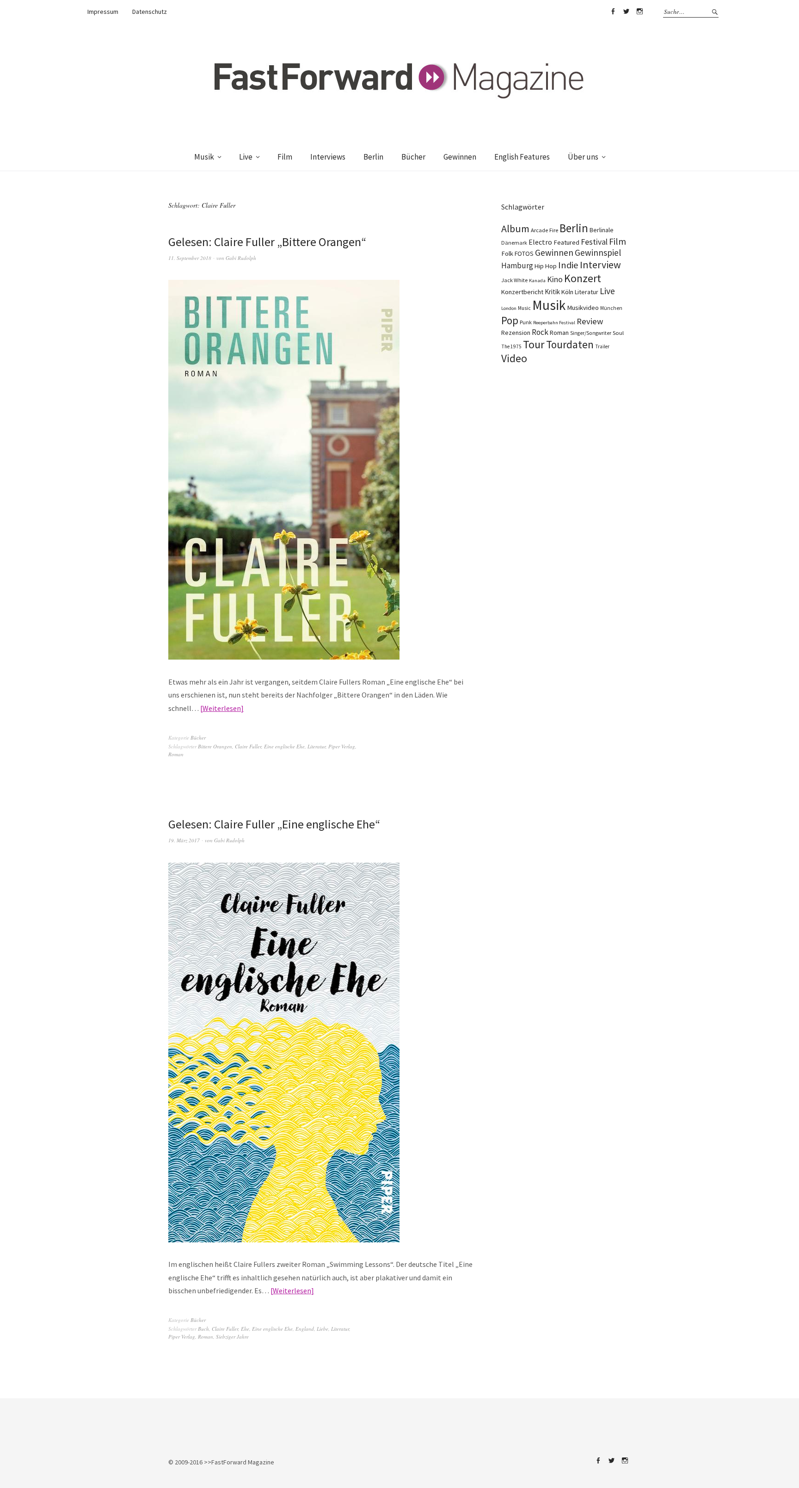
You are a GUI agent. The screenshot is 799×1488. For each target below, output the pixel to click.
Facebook (613, 12)
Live (245, 157)
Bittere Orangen (215, 746)
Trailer (602, 346)
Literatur (316, 746)
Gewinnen (459, 157)
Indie (568, 265)
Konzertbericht (522, 292)
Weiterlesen (222, 708)
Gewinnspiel (598, 252)
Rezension (515, 332)
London (508, 308)
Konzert (582, 278)
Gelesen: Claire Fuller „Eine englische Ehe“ (274, 824)
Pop (509, 320)
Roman (176, 754)
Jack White (514, 280)
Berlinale (602, 230)
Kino (555, 279)
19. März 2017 (184, 840)
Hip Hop (546, 266)
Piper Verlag (341, 746)
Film (284, 157)
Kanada (537, 280)
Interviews (327, 157)
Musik (204, 157)
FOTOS (524, 253)
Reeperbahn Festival (554, 323)
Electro (540, 242)
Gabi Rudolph (241, 257)
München (611, 308)
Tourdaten (570, 344)
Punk (526, 322)
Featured (566, 242)
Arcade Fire (544, 230)
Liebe (322, 1328)
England (304, 1328)
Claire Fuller (248, 746)
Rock (540, 332)
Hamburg (517, 265)
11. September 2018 (189, 257)
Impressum (102, 11)
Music (524, 308)
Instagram (639, 12)
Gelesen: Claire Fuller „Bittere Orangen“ (267, 241)
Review (590, 321)
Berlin (373, 157)
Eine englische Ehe (284, 746)
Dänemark (514, 242)
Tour (534, 344)
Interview (600, 264)
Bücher (413, 157)
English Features (522, 157)
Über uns (583, 157)
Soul (618, 332)
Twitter (626, 12)
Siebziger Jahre (232, 1336)
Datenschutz (149, 11)
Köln (567, 292)
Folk (507, 253)
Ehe (245, 1328)
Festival (594, 242)
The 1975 (511, 346)
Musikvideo (583, 307)
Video (514, 358)
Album (515, 228)
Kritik (552, 291)
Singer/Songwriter (590, 333)
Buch (203, 1328)
